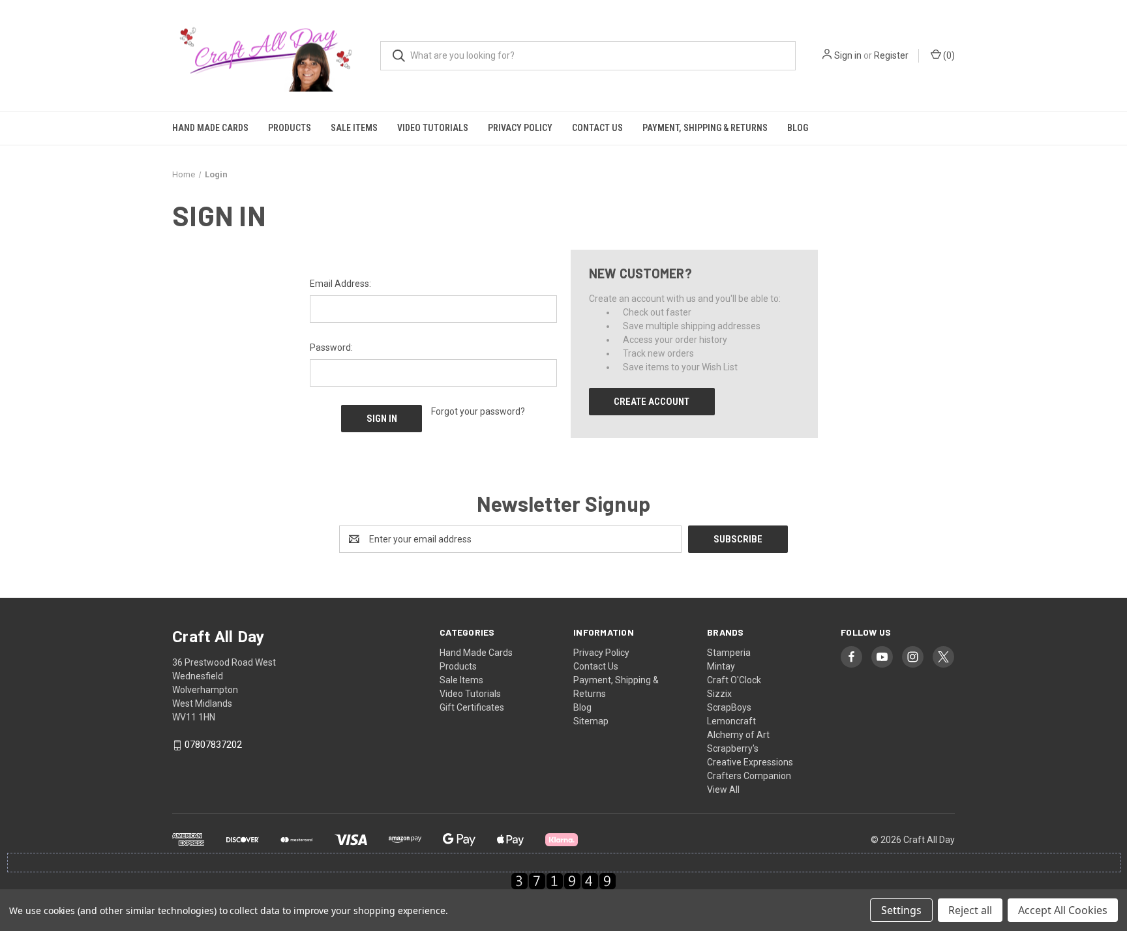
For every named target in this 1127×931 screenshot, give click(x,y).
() (948, 55)
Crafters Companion (749, 776)
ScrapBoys (729, 707)
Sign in (848, 55)
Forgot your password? (478, 411)
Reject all (970, 910)
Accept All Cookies (1062, 910)
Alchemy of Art (738, 735)
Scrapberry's (733, 748)
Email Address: (340, 283)
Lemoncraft (731, 721)
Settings (901, 910)
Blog (797, 128)
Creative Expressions (750, 762)
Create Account (651, 401)
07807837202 (213, 745)
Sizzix (719, 693)
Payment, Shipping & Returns (705, 128)
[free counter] (563, 881)
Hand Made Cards (210, 128)
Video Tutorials (432, 128)
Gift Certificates (472, 707)
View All (723, 789)
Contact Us (597, 128)
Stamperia (729, 652)
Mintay (721, 666)
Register (891, 55)
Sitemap (591, 721)
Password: (331, 347)
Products (289, 128)
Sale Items (354, 128)
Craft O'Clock (734, 680)
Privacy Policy (520, 128)
